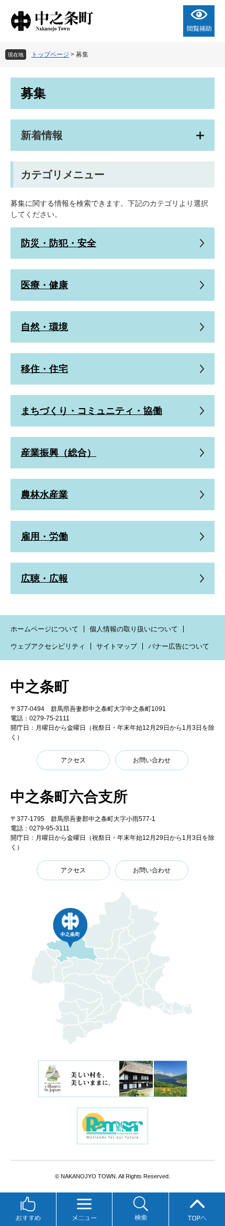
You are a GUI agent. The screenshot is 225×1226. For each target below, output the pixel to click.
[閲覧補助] (199, 21)
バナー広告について (178, 646)
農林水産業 (44, 494)
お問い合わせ (152, 760)
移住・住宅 (44, 369)
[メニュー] (85, 1209)
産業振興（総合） (58, 452)
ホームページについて (44, 629)
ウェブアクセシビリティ (47, 646)
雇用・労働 (44, 536)
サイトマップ (116, 646)
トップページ (50, 54)
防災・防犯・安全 (58, 243)
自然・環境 (44, 327)
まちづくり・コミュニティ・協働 (91, 411)
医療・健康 (44, 285)
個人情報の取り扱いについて (133, 629)
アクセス (73, 760)
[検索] (141, 1209)
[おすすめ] (28, 1209)
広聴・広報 (44, 578)
